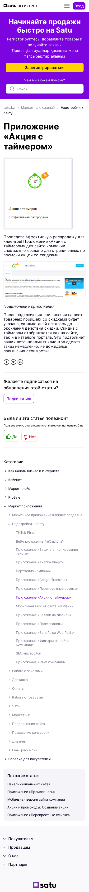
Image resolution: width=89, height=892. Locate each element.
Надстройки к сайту (28, 524)
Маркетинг (21, 715)
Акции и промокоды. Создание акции (37, 807)
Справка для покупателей (29, 759)
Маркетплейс (19, 489)
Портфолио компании (33, 571)
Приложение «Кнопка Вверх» (40, 562)
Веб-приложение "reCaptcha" (40, 541)
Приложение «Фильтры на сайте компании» (42, 642)
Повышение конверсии (30, 732)
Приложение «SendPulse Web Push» (45, 632)
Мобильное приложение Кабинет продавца (47, 515)
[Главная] (21, 6)
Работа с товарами (27, 697)
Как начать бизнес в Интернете (33, 471)
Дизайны (19, 741)
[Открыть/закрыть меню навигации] (67, 6)
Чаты (16, 706)
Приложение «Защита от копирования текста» (47, 551)
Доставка (20, 680)
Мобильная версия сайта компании (44, 606)
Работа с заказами (27, 671)
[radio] (12, 436)
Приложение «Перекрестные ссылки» (47, 588)
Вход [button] (79, 6)
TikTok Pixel (25, 533)
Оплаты (18, 688)
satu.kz (9, 107)
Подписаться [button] (18, 398)
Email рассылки (24, 750)
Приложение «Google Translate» (41, 580)
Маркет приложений (38, 107)
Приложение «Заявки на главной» (43, 615)
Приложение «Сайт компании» (41, 662)
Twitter (13, 362)
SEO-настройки (28, 653)
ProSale (14, 497)
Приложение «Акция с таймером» (44, 597)
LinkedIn (20, 362)
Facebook (6, 362)
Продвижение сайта (28, 724)
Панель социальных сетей (28, 784)
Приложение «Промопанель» (40, 624)
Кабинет (15, 480)
